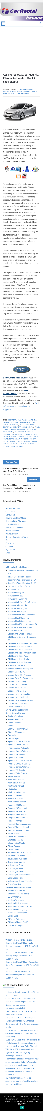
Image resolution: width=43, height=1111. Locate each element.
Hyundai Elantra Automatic (19, 751)
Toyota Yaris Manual (16, 862)
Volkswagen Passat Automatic (20, 875)
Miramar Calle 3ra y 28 (17, 609)
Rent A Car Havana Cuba (12, 444)
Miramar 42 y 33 (15, 589)
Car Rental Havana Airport (20, 422)
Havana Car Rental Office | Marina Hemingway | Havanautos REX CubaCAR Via (20, 955)
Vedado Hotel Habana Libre (20, 694)
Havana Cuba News (19, 985)
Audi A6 (11, 726)
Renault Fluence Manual (18, 827)
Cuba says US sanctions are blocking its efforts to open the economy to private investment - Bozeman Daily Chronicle (22, 1043)
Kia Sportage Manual (17, 802)
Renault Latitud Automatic (19, 830)
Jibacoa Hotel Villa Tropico (19, 577)
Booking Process (12, 508)
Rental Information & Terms (16, 537)
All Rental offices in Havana (17, 567)
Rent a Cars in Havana (15, 713)
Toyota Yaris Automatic (17, 859)
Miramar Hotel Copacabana (19, 621)
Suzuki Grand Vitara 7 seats (20, 853)
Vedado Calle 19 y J (16, 672)
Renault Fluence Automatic (19, 824)
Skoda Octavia (14, 846)
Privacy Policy (11, 534)
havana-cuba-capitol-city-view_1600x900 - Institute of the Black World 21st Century (21, 1011)
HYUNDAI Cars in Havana (12, 439)
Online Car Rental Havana (16, 710)
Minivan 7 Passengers (17, 913)
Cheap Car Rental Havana (23, 427)
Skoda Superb (14, 849)
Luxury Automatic (15, 897)
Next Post (33, 480)
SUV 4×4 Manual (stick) (18, 922)
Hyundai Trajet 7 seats (17, 773)
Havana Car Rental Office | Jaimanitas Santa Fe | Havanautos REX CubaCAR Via (22, 965)
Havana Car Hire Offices (15, 518)
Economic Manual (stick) (18, 894)
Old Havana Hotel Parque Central (22, 653)
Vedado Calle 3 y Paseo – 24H (21, 678)
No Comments (23, 94)
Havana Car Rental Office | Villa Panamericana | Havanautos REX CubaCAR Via (19, 974)
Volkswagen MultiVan (17, 872)
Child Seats (10, 512)
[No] (40, 1102)
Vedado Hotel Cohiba (17, 688)
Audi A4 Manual (14, 723)
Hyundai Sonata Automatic (19, 767)
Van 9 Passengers (15, 925)
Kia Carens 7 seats (16, 780)
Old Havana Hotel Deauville (20, 650)
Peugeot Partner (15, 821)
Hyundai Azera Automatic (18, 748)
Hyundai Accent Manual (18, 745)
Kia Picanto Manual (16, 796)
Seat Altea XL (13, 833)
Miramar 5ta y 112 (15, 596)
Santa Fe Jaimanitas (16, 666)
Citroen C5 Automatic (17, 732)
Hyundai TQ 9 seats (16, 770)
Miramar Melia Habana (17, 631)
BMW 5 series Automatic (18, 729)
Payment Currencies (14, 527)
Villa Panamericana (16, 707)
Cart (7, 540)
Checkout (9, 543)
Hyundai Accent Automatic (19, 742)
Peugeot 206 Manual (17, 805)
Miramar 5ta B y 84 (16, 593)
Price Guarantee (12, 531)
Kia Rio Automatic (15, 799)
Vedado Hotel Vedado (17, 704)
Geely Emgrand (14, 738)
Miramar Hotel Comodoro (18, 618)
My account (10, 550)
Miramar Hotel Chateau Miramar (21, 615)
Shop (7, 553)
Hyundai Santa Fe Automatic (20, 761)
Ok (22, 1107)
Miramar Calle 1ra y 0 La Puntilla (22, 602)
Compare (9, 547)
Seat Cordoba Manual (17, 837)
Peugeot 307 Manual (17, 811)
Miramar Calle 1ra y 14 (17, 605)
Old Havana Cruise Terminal (20, 634)
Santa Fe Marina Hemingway (20, 669)
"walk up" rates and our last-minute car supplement (21, 406)
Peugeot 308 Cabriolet (17, 814)
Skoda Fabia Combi (16, 843)
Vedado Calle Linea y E (18, 681)
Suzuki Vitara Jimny (16, 856)
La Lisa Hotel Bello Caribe (19, 586)
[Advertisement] (21, 48)
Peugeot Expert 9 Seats (18, 818)
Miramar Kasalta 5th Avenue (20, 627)
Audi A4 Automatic (15, 719)
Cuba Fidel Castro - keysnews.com (20, 999)
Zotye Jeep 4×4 (14, 884)
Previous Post (11, 462)
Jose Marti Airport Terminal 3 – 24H (23, 583)
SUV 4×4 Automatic (16, 919)
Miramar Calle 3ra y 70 (17, 612)
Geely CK (12, 735)
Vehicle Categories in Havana (18, 887)
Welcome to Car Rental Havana (18, 940)
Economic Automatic (16, 891)
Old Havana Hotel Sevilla (18, 659)
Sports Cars (13, 916)
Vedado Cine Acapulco (17, 685)
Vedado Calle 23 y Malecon (19, 675)
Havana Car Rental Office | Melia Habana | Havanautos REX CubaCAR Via (21, 946)
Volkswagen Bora (15, 865)
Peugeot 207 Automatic (18, 808)
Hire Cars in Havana (22, 432)
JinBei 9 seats (14, 776)
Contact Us (10, 515)
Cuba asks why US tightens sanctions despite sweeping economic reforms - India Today (21, 1033)
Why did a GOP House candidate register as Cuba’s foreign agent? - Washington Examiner (20, 1052)
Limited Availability (13, 524)
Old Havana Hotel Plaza (18, 656)
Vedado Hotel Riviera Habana (20, 700)
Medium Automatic (16, 900)
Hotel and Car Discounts (15, 521)
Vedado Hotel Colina (17, 691)
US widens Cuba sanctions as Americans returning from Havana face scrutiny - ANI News (21, 1081)
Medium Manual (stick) (17, 910)
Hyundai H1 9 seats (16, 754)
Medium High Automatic (21, 91)
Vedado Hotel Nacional (18, 697)
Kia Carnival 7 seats (16, 783)
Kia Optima (12, 789)
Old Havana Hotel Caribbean (20, 646)
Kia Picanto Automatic (17, 792)
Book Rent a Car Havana (17, 420)
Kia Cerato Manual (16, 786)
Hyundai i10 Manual (16, 757)
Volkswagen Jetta (15, 868)
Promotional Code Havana (26, 441)
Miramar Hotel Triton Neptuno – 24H (23, 624)
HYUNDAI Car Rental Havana (27, 437)
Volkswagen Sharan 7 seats (20, 881)
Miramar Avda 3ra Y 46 (17, 599)
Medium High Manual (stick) (20, 906)
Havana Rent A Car (24, 429)
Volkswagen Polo (15, 878)
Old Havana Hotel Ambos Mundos (22, 643)
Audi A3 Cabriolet (15, 716)
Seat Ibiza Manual (15, 840)
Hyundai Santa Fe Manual (19, 764)
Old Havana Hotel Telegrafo (19, 662)
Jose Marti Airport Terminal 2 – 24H (23, 580)
